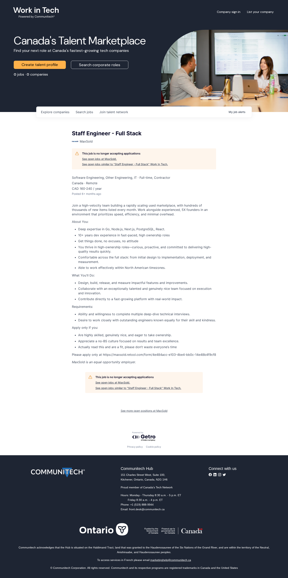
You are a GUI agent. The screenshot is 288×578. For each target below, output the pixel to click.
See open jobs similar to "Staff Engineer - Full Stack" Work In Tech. (125, 164)
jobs (84, 112)
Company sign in (228, 12)
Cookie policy (153, 446)
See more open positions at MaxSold (144, 410)
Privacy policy (135, 446)
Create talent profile (40, 64)
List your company (260, 12)
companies (55, 112)
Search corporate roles (99, 64)
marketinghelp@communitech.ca (170, 560)
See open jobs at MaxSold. (99, 159)
